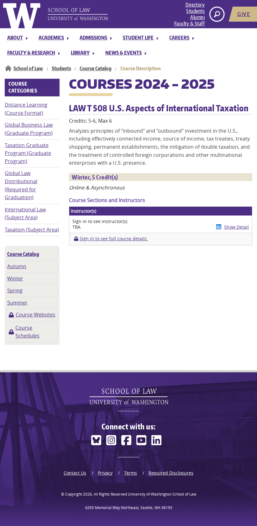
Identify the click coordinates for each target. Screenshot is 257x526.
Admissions (93, 38)
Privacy (105, 473)
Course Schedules (27, 331)
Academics (51, 38)
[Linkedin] (156, 440)
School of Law (28, 68)
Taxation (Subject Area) (32, 229)
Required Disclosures (171, 473)
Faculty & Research (31, 53)
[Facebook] (126, 440)
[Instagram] (111, 440)
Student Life (138, 38)
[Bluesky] (96, 440)
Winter (15, 278)
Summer (17, 302)
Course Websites (35, 314)
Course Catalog (96, 68)
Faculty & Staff (189, 23)
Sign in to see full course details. (114, 239)
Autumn (16, 266)
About (15, 38)
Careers (179, 38)
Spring (15, 290)
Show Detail (236, 227)
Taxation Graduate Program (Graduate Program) (28, 153)
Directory (195, 5)
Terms (130, 473)
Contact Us (75, 473)
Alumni (197, 17)
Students (195, 11)
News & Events (123, 53)
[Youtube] (141, 440)
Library (80, 53)
